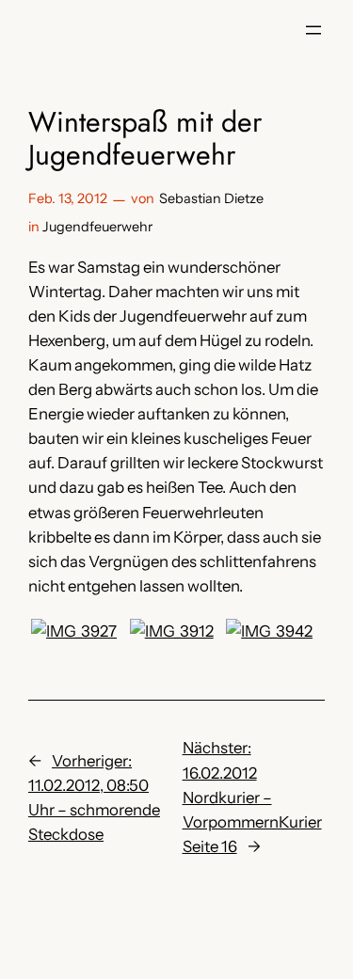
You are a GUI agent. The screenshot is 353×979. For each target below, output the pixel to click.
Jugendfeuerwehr (97, 226)
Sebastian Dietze (211, 198)
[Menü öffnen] (313, 30)
